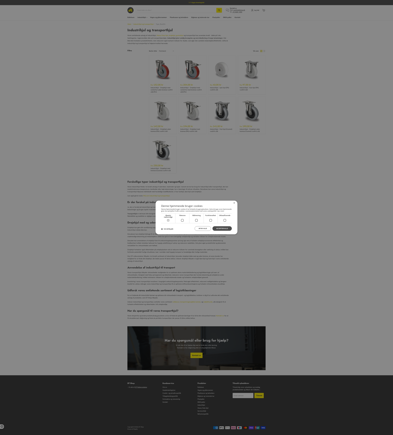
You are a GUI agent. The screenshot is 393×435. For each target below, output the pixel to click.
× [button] (234, 203)
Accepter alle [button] (222, 228)
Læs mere (220, 211)
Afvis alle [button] (203, 228)
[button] (167, 229)
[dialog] (196, 217)
